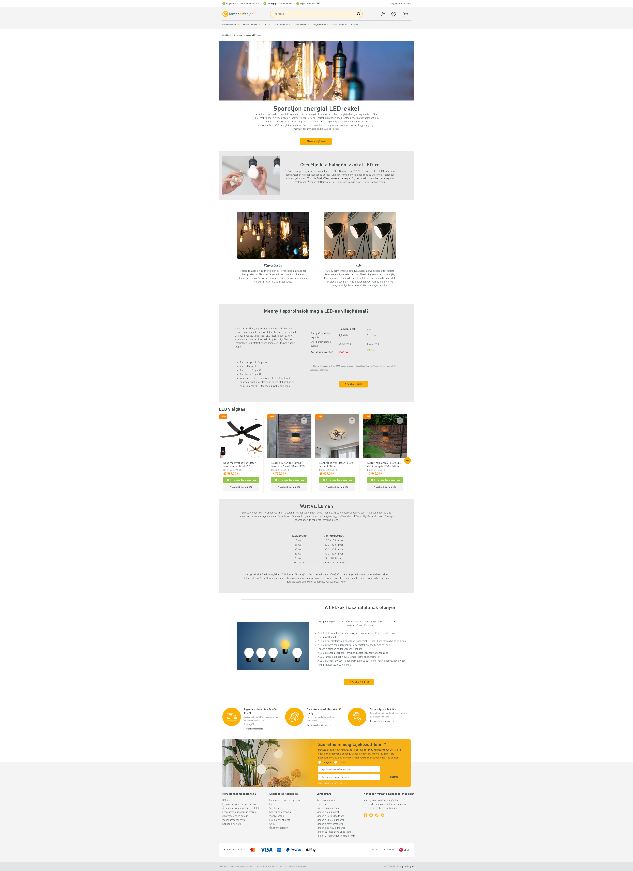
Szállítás (274, 808)
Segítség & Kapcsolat (400, 3)
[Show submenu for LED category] (269, 24)
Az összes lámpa (325, 800)
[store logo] (238, 14)
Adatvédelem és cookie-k (236, 816)
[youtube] (382, 815)
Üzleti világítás (339, 25)
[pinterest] (376, 815)
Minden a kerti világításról (330, 816)
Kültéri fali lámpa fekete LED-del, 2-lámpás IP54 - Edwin (385, 465)
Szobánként (300, 25)
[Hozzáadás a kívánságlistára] (256, 420)
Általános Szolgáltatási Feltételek (241, 808)
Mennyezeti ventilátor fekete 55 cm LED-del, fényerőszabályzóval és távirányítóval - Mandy (336, 465)
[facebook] (365, 815)
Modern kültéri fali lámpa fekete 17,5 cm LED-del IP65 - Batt (289, 465)
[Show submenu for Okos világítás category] (289, 24)
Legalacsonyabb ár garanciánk (239, 804)
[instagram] (371, 815)
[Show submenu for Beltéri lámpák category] (238, 24)
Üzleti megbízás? (278, 828)
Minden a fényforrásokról (330, 824)
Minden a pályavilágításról (330, 828)
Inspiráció (321, 804)
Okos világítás (281, 25)
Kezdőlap (226, 35)
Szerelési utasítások (327, 808)
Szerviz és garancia (280, 812)
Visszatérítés (276, 816)
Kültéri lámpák (250, 25)
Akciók (354, 25)
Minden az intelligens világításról (334, 832)
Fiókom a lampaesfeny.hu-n (284, 800)
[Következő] (407, 460)
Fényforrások (319, 25)
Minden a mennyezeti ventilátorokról (336, 836)
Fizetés (273, 804)
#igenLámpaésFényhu (234, 820)
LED (265, 25)
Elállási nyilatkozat (279, 820)
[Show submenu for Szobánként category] (308, 24)
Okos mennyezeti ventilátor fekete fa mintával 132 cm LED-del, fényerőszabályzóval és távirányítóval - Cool (240, 465)
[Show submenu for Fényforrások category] (327, 24)
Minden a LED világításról (330, 820)
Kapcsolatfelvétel (232, 824)
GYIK (271, 824)
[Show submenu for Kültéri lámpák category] (259, 24)
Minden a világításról (327, 812)
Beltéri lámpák (229, 25)
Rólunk (226, 800)
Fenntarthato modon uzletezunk (239, 812)
